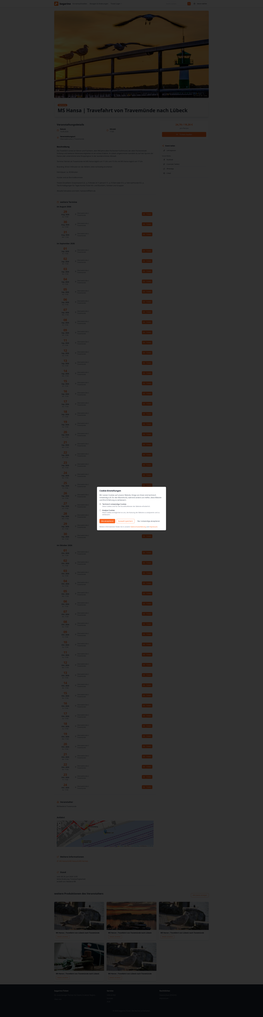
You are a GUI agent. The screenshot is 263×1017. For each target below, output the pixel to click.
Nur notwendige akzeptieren (148, 521)
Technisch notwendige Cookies (114, 504)
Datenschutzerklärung (138, 527)
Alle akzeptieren (107, 521)
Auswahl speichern (125, 521)
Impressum (153, 527)
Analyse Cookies (108, 510)
